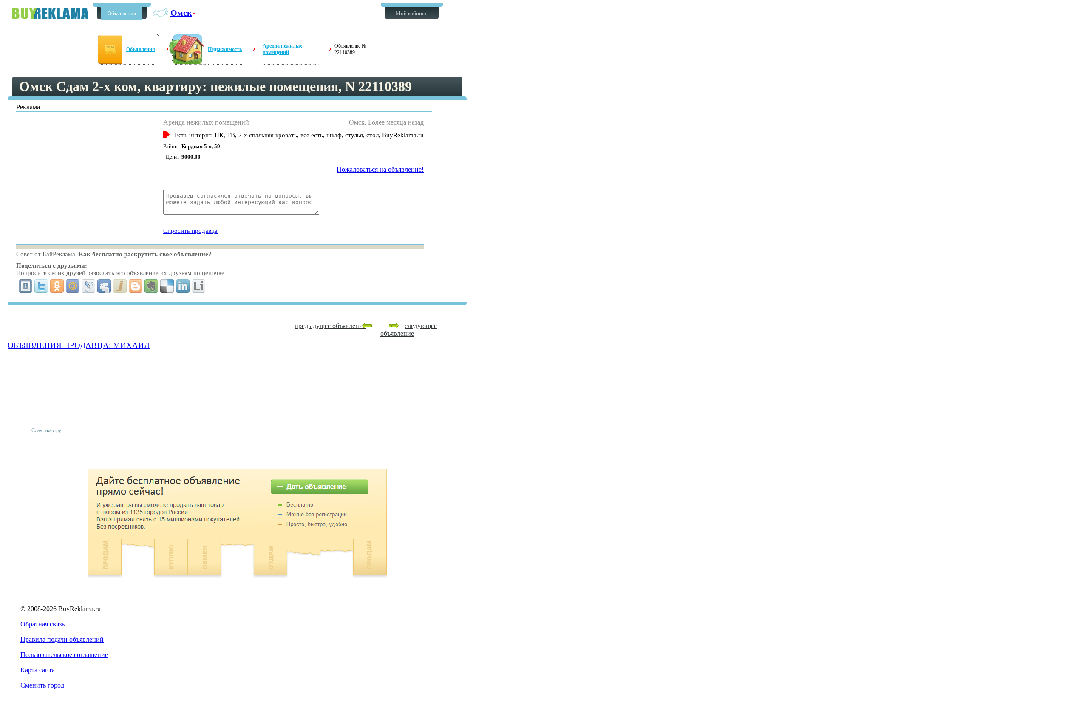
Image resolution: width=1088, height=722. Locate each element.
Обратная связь (42, 624)
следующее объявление (408, 329)
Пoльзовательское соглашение (64, 654)
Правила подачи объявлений (62, 639)
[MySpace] (104, 286)
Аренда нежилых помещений (282, 49)
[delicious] (167, 286)
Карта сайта (37, 670)
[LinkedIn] (183, 286)
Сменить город (42, 685)
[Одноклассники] (57, 286)
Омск (181, 12)
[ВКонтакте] (26, 286)
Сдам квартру (46, 430)
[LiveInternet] (199, 286)
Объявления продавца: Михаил (79, 345)
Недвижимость (225, 49)
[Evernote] (151, 286)
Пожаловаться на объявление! (380, 169)
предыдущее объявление (330, 325)
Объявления (122, 13)
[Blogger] (136, 286)
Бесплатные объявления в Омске (50, 13)
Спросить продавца (190, 230)
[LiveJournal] (88, 286)
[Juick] (120, 286)
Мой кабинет (411, 13)
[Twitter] (41, 286)
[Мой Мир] (73, 286)
